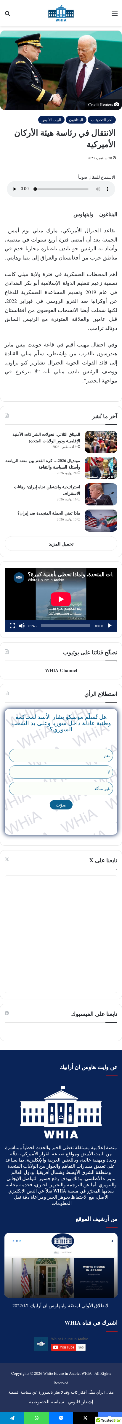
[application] (61, 600)
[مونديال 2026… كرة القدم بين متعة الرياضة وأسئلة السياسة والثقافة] (101, 468)
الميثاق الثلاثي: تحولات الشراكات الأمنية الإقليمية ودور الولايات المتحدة (46, 437)
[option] (61, 1265)
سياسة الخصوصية (46, 1401)
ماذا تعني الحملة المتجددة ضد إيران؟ (48, 513)
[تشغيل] (110, 626)
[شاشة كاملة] (12, 626)
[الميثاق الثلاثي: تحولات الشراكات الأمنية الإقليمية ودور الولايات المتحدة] (101, 442)
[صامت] (22, 626)
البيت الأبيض (51, 119)
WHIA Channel (61, 670)
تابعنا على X (103, 860)
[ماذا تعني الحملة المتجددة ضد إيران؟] (101, 521)
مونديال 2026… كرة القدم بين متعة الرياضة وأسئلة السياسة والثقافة (42, 463)
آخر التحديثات (102, 119)
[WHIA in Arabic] (61, 13)
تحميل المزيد (61, 543)
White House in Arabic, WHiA (67, 1373)
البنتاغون (76, 119)
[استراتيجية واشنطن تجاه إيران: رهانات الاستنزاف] (101, 494)
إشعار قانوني (80, 1401)
